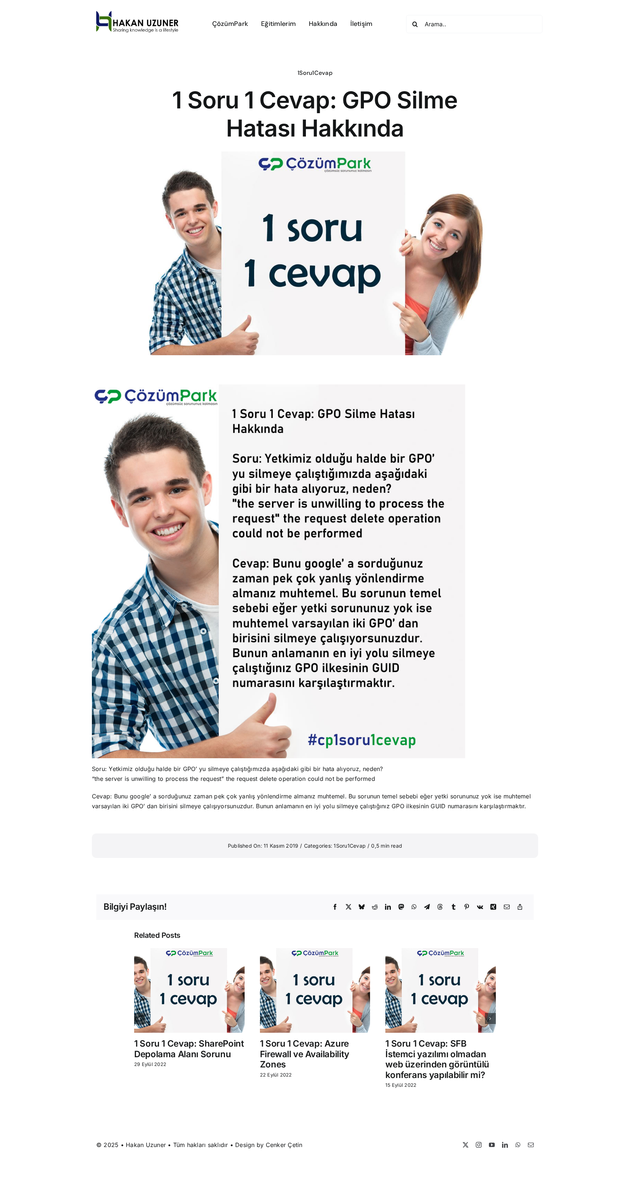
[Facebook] (335, 907)
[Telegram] (426, 907)
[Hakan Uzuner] (137, 14)
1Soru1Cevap (315, 73)
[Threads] (440, 907)
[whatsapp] (518, 1145)
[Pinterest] (466, 907)
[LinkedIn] (387, 907)
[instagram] (479, 1145)
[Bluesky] (361, 907)
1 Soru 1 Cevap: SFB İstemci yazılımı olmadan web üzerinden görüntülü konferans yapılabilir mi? (437, 1059)
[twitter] (465, 1145)
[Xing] (493, 907)
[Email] (506, 907)
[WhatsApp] (414, 907)
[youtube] (492, 1145)
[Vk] (480, 907)
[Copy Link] (519, 907)
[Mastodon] (401, 907)
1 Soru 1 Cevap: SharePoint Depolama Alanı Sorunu (189, 1048)
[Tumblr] (453, 907)
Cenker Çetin (284, 1144)
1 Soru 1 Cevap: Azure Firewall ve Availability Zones (304, 1054)
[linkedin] (505, 1145)
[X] (348, 907)
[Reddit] (374, 907)
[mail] (531, 1145)
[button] (139, 1018)
